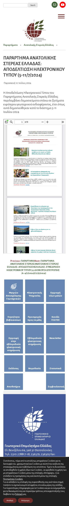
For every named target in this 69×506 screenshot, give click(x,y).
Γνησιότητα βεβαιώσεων (13, 318)
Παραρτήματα (10, 45)
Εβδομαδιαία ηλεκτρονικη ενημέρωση (34, 341)
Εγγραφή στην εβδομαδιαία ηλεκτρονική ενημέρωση (14, 344)
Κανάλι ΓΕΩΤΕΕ (55, 318)
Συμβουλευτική (56, 386)
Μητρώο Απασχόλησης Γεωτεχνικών (13, 295)
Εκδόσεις (14, 368)
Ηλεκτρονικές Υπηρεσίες (34, 294)
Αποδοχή (10, 500)
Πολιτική (18, 494)
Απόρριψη (25, 500)
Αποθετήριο (13, 386)
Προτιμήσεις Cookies (13, 479)
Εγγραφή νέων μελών (55, 294)
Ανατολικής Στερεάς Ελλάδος (39, 45)
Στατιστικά (55, 368)
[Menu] (61, 16)
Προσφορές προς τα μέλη (34, 318)
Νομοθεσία (34, 368)
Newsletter (55, 338)
